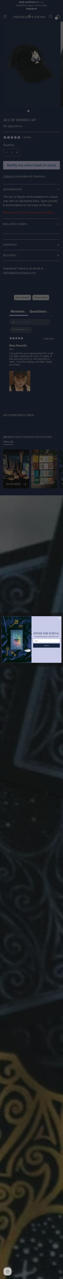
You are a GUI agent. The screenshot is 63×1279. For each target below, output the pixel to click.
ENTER (46, 645)
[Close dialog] (59, 618)
